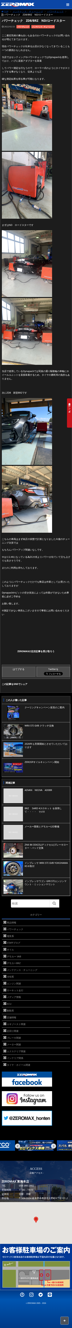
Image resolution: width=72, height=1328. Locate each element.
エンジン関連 (14, 983)
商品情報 (11, 922)
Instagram (31, 1295)
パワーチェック (55, 11)
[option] (36, 1145)
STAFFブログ (13, 942)
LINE (50, 1295)
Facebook (22, 1295)
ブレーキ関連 (14, 1037)
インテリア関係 (15, 1058)
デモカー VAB (14, 956)
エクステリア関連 (16, 1051)
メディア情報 (14, 997)
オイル (10, 949)
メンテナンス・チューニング (28, 11)
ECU (9, 1003)
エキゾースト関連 (16, 1024)
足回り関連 (13, 1030)
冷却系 (10, 976)
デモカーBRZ (14, 963)
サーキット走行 (15, 990)
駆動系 (10, 1010)
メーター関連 (14, 1044)
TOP (6, 11)
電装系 (10, 936)
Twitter (41, 1295)
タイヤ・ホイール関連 (18, 1064)
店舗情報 (11, 1017)
